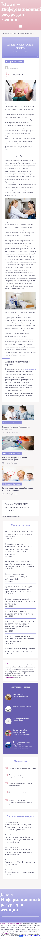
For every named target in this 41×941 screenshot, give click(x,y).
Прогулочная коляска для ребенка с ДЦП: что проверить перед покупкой (19, 638)
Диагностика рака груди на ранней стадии (22, 793)
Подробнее (9, 678)
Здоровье (12, 33)
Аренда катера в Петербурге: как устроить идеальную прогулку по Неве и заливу (19, 589)
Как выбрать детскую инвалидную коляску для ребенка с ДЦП (17, 576)
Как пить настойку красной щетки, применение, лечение (21, 732)
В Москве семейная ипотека (16, 664)
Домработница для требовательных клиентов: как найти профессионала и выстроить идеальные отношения (20, 549)
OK (21, 936)
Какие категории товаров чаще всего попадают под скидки (20, 649)
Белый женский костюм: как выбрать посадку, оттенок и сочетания (19, 534)
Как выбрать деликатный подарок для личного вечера (19, 612)
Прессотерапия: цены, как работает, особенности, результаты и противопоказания (22, 745)
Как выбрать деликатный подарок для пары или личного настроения (20, 601)
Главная (5, 33)
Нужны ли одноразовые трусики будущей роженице (21, 776)
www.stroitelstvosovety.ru (30, 935)
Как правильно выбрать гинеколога (22, 768)
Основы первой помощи (22, 706)
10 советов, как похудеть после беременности (20, 784)
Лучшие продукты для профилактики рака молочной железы (20, 802)
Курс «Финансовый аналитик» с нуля (19, 873)
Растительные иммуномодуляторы (20, 695)
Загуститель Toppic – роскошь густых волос (20, 863)
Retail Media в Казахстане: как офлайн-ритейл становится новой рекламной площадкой (19, 564)
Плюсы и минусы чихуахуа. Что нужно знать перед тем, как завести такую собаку (20, 827)
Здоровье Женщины (25, 33)
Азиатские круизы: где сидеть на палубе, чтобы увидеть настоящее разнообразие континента (19, 625)
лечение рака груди (29, 369)
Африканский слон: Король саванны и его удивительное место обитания (19, 839)
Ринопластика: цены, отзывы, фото (21, 719)
